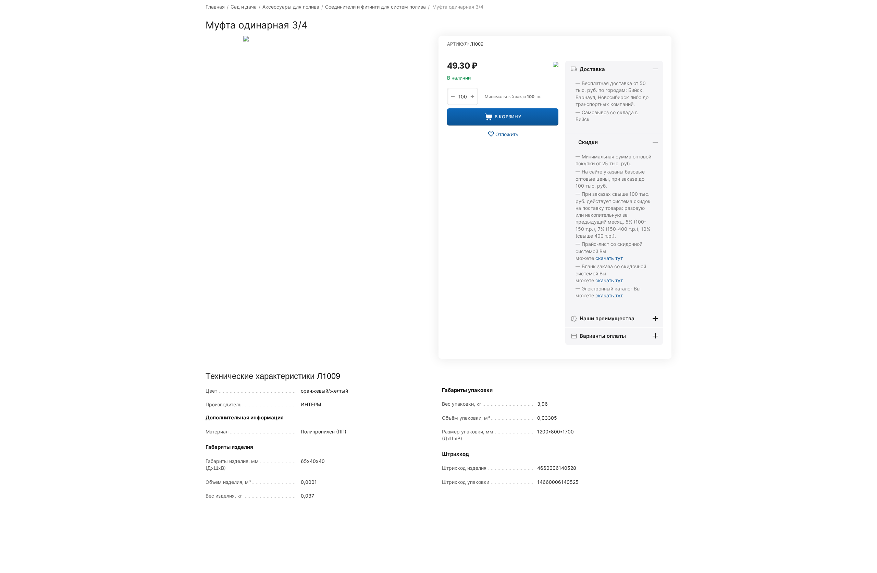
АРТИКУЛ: (458, 44)
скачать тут (609, 258)
